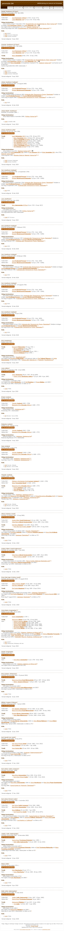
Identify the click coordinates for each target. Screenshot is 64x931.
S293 (6, 35)
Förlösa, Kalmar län (30, 116)
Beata (40, 382)
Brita (20, 205)
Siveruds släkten (17, 7)
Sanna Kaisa (22, 840)
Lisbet (18, 19)
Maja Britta (19, 775)
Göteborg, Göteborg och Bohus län (30, 632)
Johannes (19, 353)
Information (10, 7)
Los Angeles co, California (24, 820)
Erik (17, 350)
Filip (44, 358)
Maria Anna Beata (23, 680)
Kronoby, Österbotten (32, 531)
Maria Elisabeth (21, 351)
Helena (51, 634)
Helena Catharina (21, 621)
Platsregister (46, 7)
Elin (20, 141)
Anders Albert (21, 520)
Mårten (21, 682)
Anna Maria (20, 659)
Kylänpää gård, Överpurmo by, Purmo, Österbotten (39, 94)
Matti (21, 842)
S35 (6, 465)
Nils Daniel (19, 627)
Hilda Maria (22, 522)
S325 (6, 388)
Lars (37, 634)
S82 (6, 33)
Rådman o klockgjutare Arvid (25, 481)
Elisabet (21, 90)
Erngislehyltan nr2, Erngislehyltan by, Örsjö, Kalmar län (41, 24)
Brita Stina (53, 782)
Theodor (17, 403)
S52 (6, 102)
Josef (19, 18)
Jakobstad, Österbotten (22, 535)
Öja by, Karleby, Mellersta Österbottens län (38, 561)
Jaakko (19, 897)
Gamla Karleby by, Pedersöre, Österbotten (22, 785)
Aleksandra (18, 902)
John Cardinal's (23, 929)
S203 (6, 121)
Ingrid (18, 136)
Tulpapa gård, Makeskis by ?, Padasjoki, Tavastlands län (37, 360)
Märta (19, 483)
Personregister (38, 7)
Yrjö (16, 904)
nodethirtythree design (46, 929)
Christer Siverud (34, 926)
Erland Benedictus (45, 496)
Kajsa (19, 872)
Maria (17, 55)
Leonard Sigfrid (34, 594)
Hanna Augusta (51, 594)
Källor (51, 7)
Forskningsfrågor (57, 7)
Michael (19, 348)
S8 (5, 415)
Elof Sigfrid (18, 588)
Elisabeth (18, 347)
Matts (20, 715)
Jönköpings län (19, 409)
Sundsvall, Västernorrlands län (32, 752)
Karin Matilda (17, 748)
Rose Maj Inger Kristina (22, 526)
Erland (18, 487)
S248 (6, 217)
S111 (6, 643)
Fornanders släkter (28, 7)
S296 (6, 36)
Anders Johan (23, 376)
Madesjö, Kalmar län (32, 27)
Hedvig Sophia (20, 622)
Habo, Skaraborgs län (17, 635)
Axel (20, 142)
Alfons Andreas (20, 556)
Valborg (22, 139)
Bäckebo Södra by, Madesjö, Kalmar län (25, 155)
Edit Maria (17, 525)
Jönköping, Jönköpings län (23, 436)
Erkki (44, 847)
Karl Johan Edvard (19, 743)
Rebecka (19, 490)
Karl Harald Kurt (20, 811)
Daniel (17, 616)
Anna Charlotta (20, 624)
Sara (18, 489)
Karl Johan (20, 805)
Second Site (28, 929)
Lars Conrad (19, 628)
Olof (20, 146)
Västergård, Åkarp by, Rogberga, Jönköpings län (28, 637)
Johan (17, 374)
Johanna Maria (20, 625)
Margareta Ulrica (21, 405)
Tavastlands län (20, 357)
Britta (48, 152)
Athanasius (17, 619)
